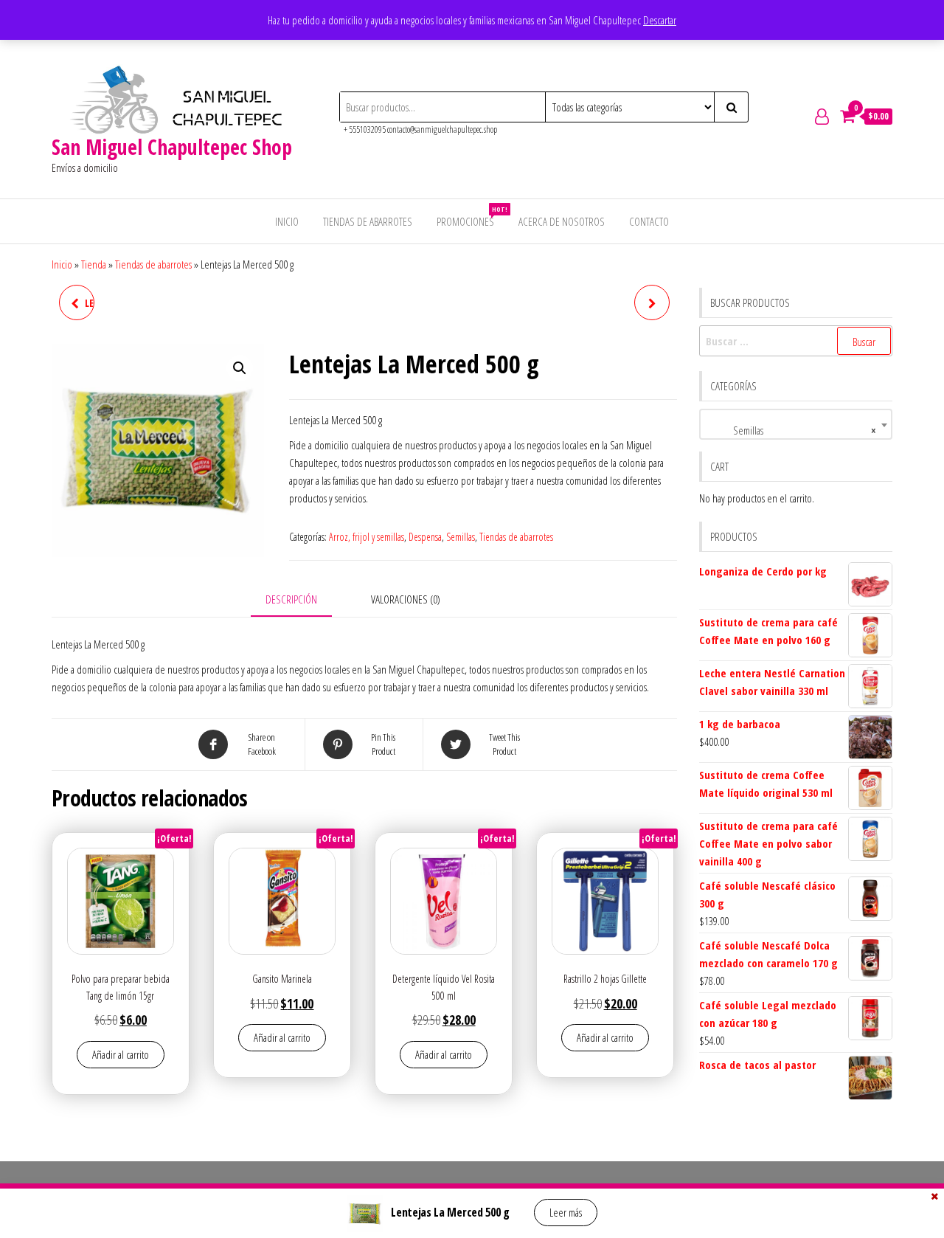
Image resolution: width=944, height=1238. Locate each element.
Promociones (471, 216)
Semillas (460, 537)
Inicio (287, 221)
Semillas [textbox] (792, 430)
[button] (239, 368)
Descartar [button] (659, 20)
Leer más (565, 1212)
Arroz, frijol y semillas (366, 537)
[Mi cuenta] (822, 116)
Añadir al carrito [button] (120, 1054)
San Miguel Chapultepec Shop (172, 147)
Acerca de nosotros (561, 221)
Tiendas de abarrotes (367, 221)
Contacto (649, 221)
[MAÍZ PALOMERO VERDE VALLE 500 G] (652, 302)
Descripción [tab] (291, 599)
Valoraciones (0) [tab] (405, 599)
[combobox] (796, 424)
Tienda (93, 264)
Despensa (425, 537)
